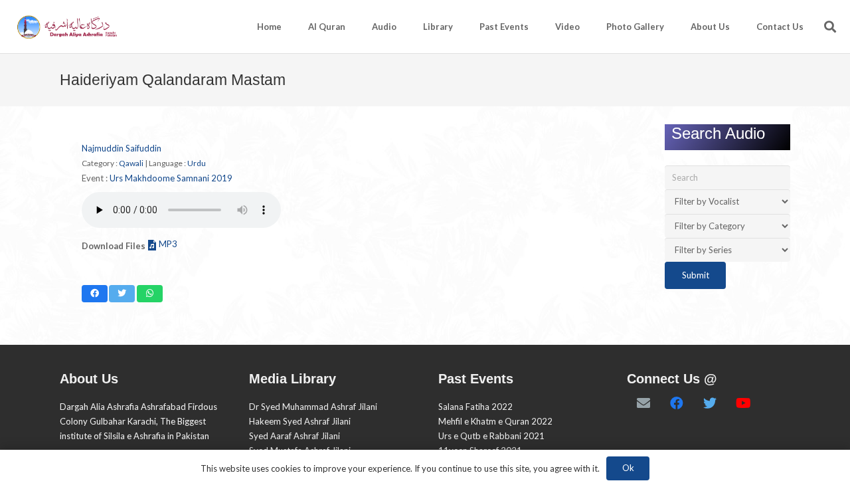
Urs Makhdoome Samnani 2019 (171, 178)
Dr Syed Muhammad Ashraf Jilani (313, 406)
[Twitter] (709, 403)
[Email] (643, 403)
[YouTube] (743, 403)
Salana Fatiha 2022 (475, 406)
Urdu (196, 163)
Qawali (131, 163)
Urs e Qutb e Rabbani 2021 (491, 436)
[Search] (830, 27)
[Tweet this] (122, 293)
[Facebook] (676, 403)
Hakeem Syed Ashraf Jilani (300, 421)
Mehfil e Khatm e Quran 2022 (495, 421)
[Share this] (95, 293)
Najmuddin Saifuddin (121, 148)
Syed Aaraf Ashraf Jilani (294, 436)
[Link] (66, 27)
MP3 (168, 244)
